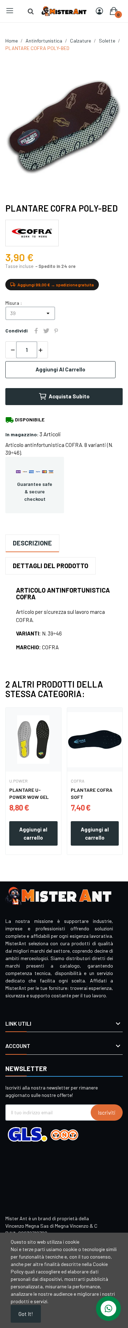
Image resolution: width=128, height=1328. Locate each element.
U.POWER (18, 781)
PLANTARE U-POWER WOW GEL (29, 793)
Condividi (36, 330)
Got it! (25, 1314)
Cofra (77, 781)
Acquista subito (69, 396)
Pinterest (56, 330)
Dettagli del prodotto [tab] (50, 566)
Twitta (46, 330)
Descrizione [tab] (32, 543)
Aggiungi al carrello (60, 369)
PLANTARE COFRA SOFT (91, 793)
